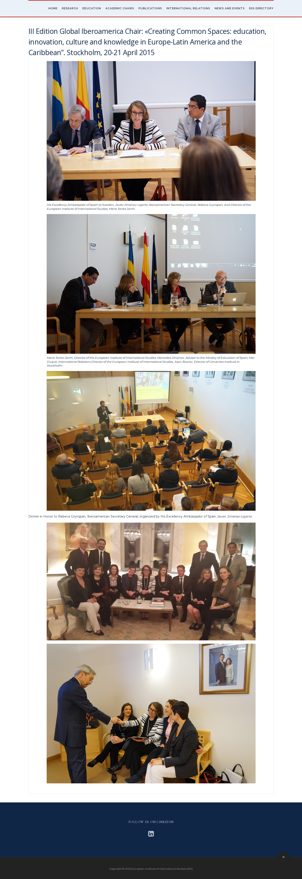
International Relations (188, 8)
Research (70, 8)
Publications (150, 8)
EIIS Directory (261, 8)
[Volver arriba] (283, 857)
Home (52, 8)
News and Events (230, 8)
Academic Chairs (119, 8)
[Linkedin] (151, 834)
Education (91, 8)
